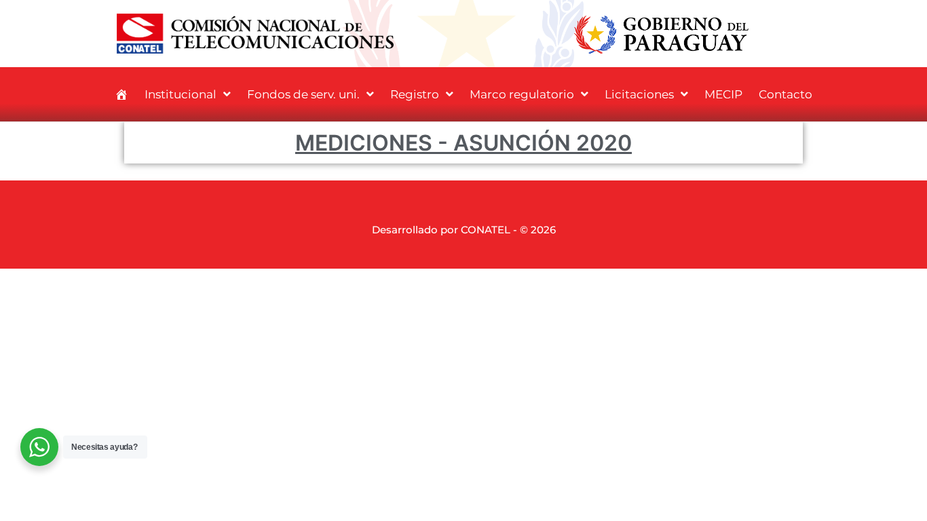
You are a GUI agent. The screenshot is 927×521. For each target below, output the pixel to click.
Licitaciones (639, 94)
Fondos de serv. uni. (303, 94)
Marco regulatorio (522, 94)
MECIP (723, 94)
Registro (414, 94)
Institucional (180, 94)
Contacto (785, 94)
